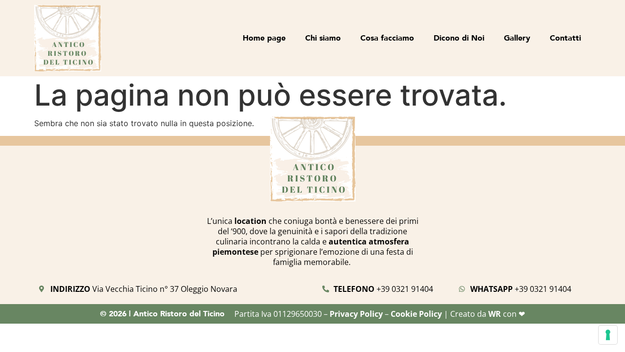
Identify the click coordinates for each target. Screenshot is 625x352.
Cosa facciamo (387, 38)
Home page (264, 38)
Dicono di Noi (459, 38)
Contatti (565, 38)
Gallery (517, 38)
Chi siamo (323, 38)
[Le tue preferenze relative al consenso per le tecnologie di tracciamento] (608, 335)
